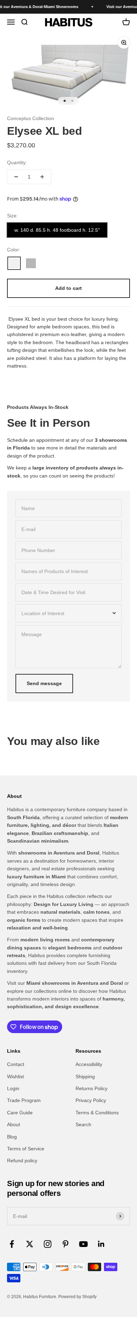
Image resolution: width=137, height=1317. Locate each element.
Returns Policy (91, 1088)
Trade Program (24, 1100)
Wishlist (15, 1076)
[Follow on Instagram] (47, 1244)
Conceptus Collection (30, 118)
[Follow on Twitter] (29, 1244)
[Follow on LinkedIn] (101, 1244)
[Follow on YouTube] (83, 1244)
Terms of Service (25, 1148)
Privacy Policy (91, 1100)
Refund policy (22, 1160)
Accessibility (89, 1064)
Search (83, 1124)
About (13, 1124)
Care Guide (20, 1112)
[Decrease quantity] (16, 177)
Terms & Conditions (97, 1112)
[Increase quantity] (42, 177)
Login (13, 1088)
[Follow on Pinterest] (65, 1244)
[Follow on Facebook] (12, 1244)
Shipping (85, 1076)
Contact (15, 1064)
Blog (12, 1137)
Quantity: (17, 162)
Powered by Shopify (77, 1296)
